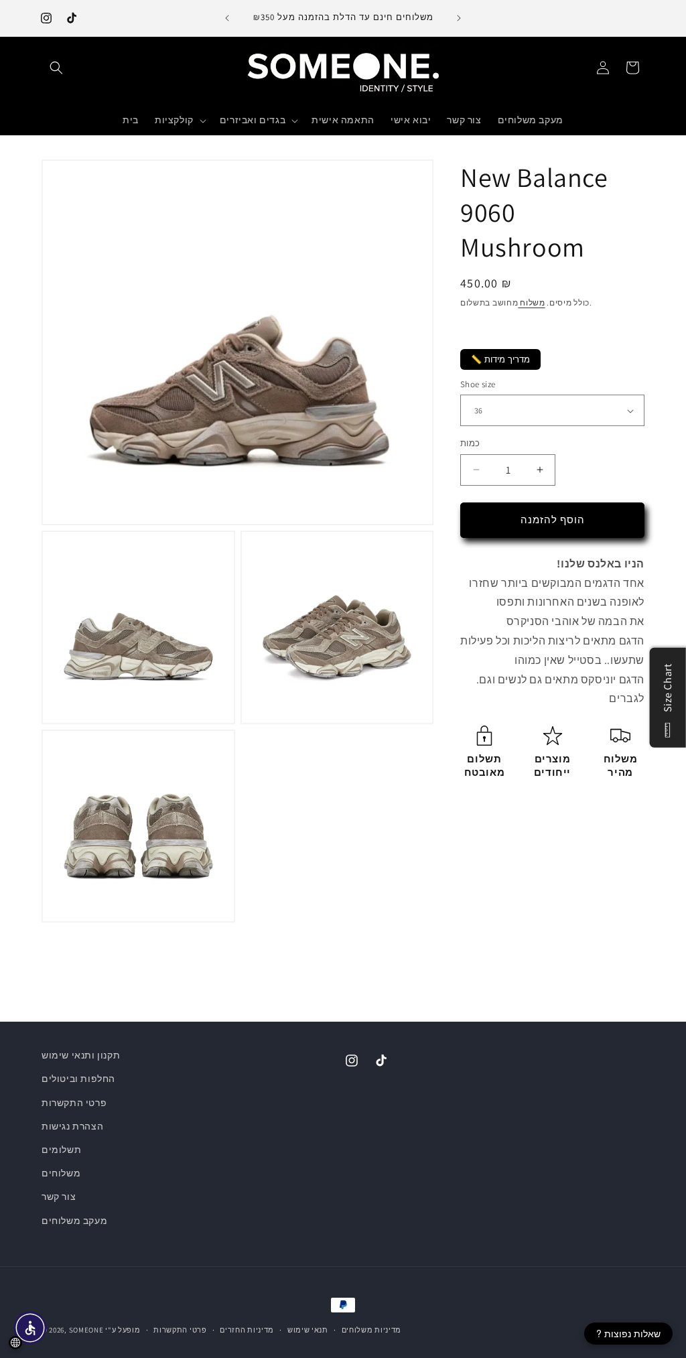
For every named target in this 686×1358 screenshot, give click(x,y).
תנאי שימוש (307, 1330)
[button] (56, 67)
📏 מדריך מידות (500, 359)
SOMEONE (86, 1330)
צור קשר (59, 1197)
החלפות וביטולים (78, 1079)
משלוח (531, 302)
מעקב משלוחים (74, 1221)
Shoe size (478, 384)
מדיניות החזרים (247, 1330)
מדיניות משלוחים (372, 1330)
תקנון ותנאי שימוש (81, 1055)
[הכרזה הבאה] (459, 18)
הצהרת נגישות (72, 1126)
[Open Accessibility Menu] (30, 1328)
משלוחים (61, 1173)
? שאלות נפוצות (628, 1333)
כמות (470, 443)
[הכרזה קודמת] (227, 18)
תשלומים (61, 1150)
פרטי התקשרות (74, 1103)
